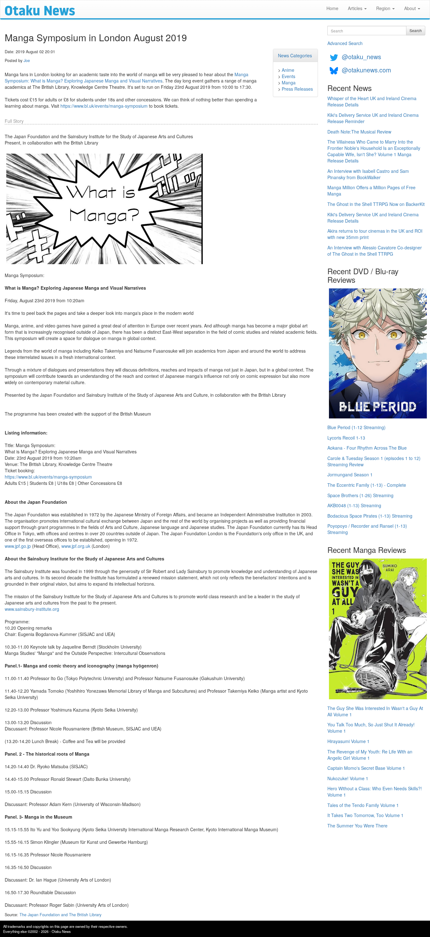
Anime (288, 70)
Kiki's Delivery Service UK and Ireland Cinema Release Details (373, 217)
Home (332, 8)
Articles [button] (356, 8)
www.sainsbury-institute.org (32, 609)
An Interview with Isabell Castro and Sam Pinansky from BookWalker (368, 174)
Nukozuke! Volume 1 (347, 778)
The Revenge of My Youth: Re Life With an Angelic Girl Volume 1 (369, 754)
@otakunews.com (366, 69)
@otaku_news (361, 56)
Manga (289, 82)
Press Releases (297, 89)
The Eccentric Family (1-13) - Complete (366, 485)
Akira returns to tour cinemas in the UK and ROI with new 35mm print (374, 234)
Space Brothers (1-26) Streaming (360, 495)
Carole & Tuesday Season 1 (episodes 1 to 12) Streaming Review (374, 461)
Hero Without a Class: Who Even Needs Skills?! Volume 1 (374, 791)
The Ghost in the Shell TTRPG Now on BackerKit (376, 204)
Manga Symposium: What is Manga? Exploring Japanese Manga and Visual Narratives (126, 77)
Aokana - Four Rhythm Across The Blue (367, 448)
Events (288, 76)
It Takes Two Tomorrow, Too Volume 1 (365, 815)
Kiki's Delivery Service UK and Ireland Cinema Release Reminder (373, 118)
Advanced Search (345, 43)
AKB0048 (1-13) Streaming (354, 505)
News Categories (295, 55)
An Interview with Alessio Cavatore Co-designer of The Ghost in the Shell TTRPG (374, 250)
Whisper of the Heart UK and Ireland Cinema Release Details (371, 101)
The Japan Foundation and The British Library (60, 914)
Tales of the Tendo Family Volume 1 (363, 805)
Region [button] (384, 8)
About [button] (410, 8)
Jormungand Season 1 (350, 474)
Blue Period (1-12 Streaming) (356, 427)
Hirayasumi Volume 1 (348, 741)
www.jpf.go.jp (18, 546)
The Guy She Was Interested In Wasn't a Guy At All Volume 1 (375, 711)
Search (416, 30)
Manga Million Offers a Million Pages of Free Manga (371, 190)
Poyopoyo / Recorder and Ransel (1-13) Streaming (367, 529)
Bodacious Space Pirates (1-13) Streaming (369, 516)
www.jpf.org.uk (75, 546)
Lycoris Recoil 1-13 (346, 437)
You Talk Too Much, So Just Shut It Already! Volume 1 (371, 727)
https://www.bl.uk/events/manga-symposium (104, 106)
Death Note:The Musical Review (359, 131)
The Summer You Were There (357, 825)
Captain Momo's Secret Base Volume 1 (366, 768)
